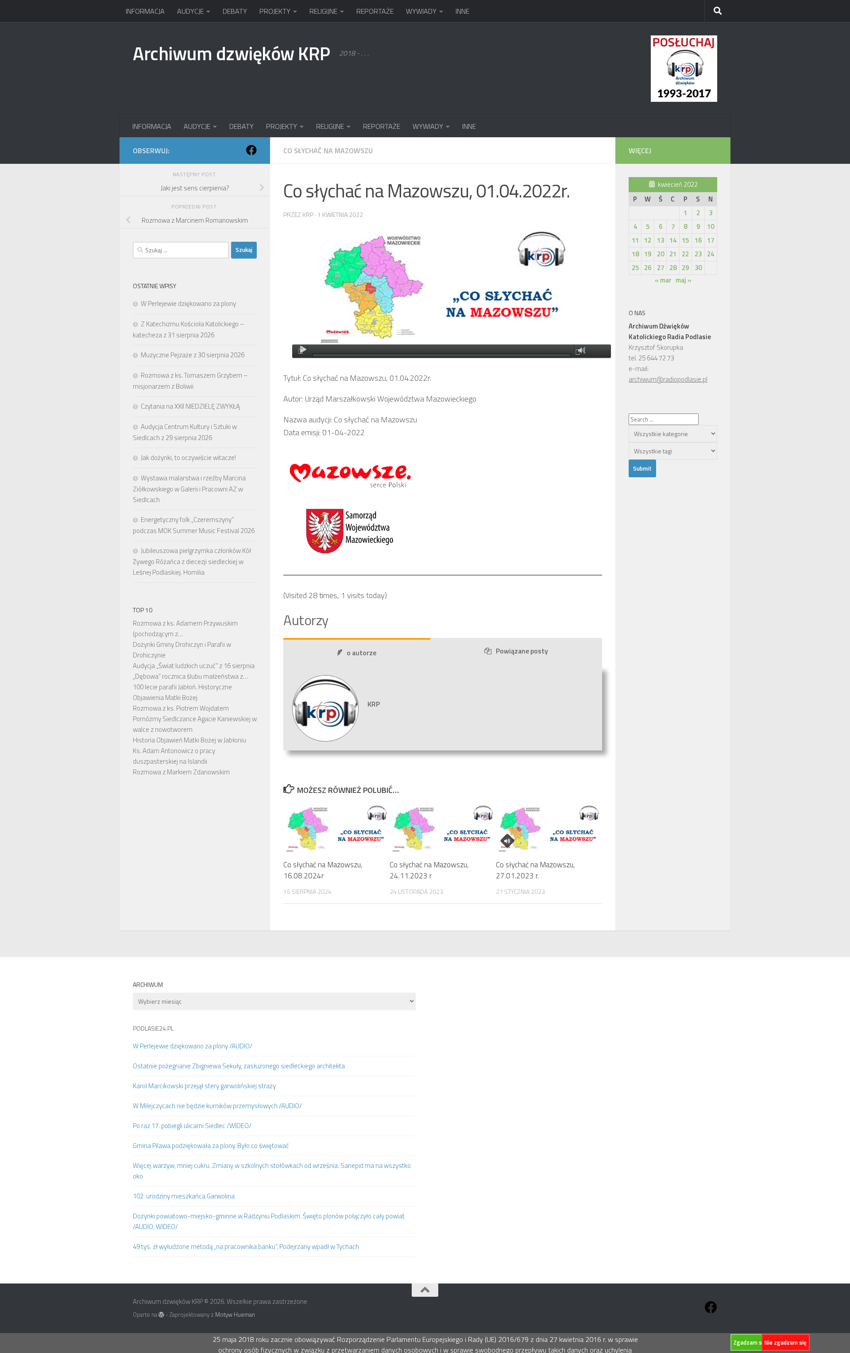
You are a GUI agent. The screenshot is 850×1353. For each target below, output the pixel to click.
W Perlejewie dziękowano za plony (188, 303)
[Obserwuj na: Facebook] (251, 150)
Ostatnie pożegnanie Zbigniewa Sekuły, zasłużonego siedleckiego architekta (239, 1066)
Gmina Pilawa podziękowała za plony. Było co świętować (211, 1145)
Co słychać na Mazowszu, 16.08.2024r (323, 870)
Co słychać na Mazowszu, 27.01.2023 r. (535, 870)
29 (685, 268)
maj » (684, 280)
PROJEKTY (274, 11)
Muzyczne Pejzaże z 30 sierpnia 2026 (192, 355)
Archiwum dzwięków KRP (231, 53)
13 (660, 240)
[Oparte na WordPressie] (161, 1315)
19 (647, 254)
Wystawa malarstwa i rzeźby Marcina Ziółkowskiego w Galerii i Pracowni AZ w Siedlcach (189, 489)
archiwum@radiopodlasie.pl (668, 379)
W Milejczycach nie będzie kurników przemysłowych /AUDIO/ (217, 1106)
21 (672, 254)
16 (698, 240)
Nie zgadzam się (786, 1342)
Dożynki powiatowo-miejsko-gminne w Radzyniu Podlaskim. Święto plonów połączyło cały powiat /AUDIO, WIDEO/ (269, 1221)
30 (698, 268)
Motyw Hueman (235, 1314)
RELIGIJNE (323, 11)
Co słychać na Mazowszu (328, 150)
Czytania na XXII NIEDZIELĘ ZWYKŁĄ (190, 406)
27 (660, 268)
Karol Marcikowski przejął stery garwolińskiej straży (204, 1086)
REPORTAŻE (375, 11)
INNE (462, 11)
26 (647, 268)
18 (635, 254)
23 (698, 254)
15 (685, 240)
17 (710, 240)
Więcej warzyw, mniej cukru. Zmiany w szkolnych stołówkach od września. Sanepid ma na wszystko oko (272, 1170)
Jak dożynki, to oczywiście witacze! (188, 457)
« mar (663, 280)
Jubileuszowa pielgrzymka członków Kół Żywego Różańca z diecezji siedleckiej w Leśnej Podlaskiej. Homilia (192, 561)
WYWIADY (421, 11)
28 (672, 268)
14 (672, 240)
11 (635, 240)
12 (647, 240)
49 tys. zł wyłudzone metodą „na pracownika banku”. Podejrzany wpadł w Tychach (246, 1246)
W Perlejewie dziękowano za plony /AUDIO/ (192, 1046)
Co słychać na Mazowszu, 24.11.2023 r (429, 870)
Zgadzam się (750, 1342)
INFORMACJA (145, 11)
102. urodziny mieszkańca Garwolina (184, 1196)
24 (710, 254)
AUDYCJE (190, 11)
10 (710, 226)
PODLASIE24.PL (153, 1028)
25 (635, 268)
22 (685, 254)
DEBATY (235, 11)
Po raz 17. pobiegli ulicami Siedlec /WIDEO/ (192, 1126)
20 (660, 254)
